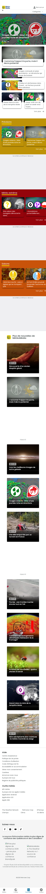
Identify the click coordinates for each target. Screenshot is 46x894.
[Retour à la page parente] (3, 10)
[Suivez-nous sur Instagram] (10, 829)
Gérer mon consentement (12, 770)
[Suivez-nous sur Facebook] (4, 829)
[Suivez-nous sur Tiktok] (21, 829)
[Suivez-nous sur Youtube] (15, 829)
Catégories (36, 12)
